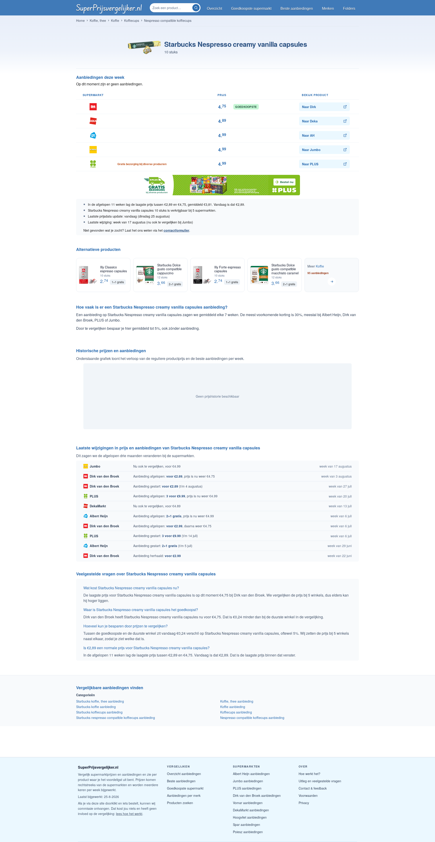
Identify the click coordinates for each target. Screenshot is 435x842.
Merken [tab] (328, 8)
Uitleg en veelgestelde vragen (320, 781)
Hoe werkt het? (309, 773)
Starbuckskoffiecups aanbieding (99, 712)
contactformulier (176, 230)
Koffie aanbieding (232, 706)
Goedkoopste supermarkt (185, 788)
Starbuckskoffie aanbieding (96, 706)
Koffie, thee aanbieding (236, 701)
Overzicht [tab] (214, 8)
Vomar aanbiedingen (248, 802)
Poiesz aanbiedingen (248, 832)
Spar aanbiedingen (246, 824)
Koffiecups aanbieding (236, 712)
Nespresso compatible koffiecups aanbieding (252, 717)
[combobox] (171, 7)
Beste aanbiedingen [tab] (296, 8)
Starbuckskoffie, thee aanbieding (100, 701)
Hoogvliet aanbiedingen (250, 817)
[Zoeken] (196, 7)
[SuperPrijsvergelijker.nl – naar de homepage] (109, 7)
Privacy (304, 802)
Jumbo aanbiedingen (248, 781)
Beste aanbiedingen (181, 781)
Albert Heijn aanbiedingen (251, 773)
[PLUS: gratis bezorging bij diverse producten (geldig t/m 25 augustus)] (217, 185)
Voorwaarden (308, 795)
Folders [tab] (349, 8)
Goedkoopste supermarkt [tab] (251, 8)
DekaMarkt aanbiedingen (251, 810)
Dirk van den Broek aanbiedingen (257, 795)
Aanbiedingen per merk (184, 795)
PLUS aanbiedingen (247, 788)
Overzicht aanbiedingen (184, 773)
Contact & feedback (313, 788)
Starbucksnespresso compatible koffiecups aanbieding (115, 717)
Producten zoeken (180, 802)
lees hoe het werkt (129, 813)
